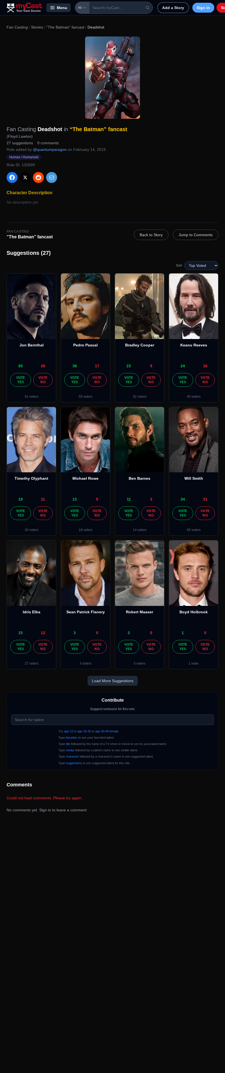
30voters (31, 530)
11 (43, 499)
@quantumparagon (50, 149)
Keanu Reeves (193, 345)
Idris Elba (31, 612)
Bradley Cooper (139, 345)
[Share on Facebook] (12, 177)
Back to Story (151, 235)
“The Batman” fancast (65, 27)
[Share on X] (25, 177)
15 (20, 633)
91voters (31, 397)
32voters (140, 397)
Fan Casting (17, 27)
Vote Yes (20, 380)
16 (205, 366)
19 (20, 499)
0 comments (48, 143)
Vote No (42, 380)
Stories (37, 27)
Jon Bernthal (31, 345)
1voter (194, 663)
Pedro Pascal (85, 345)
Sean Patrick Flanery (85, 612)
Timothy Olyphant (31, 478)
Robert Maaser (139, 612)
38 (74, 366)
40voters (194, 397)
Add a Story (173, 7)
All (80, 8)
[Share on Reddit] (38, 177)
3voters (85, 663)
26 (43, 366)
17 (97, 366)
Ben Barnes (139, 478)
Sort (179, 265)
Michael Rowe (85, 478)
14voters (140, 530)
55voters (85, 397)
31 (205, 499)
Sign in (203, 7)
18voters (85, 530)
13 (74, 499)
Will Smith (193, 478)
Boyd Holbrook (193, 612)
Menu (62, 7)
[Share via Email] (51, 177)
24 (183, 366)
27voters (31, 663)
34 (183, 499)
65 (20, 366)
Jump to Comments (196, 235)
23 (128, 366)
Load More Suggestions (112, 681)
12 (43, 633)
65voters (194, 530)
